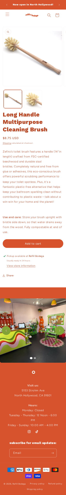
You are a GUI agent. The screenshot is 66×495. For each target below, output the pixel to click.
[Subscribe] (52, 453)
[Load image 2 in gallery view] (33, 99)
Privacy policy (37, 484)
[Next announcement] (59, 5)
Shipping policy (35, 489)
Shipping (7, 143)
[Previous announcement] (7, 5)
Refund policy (55, 484)
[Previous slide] (6, 330)
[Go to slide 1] (31, 358)
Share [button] (10, 275)
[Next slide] (59, 330)
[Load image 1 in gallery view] (13, 99)
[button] (7, 14)
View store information (21, 265)
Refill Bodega (19, 484)
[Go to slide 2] (35, 358)
